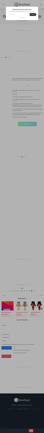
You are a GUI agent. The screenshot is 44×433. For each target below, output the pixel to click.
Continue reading (22, 17)
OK (31, 430)
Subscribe (33, 14)
